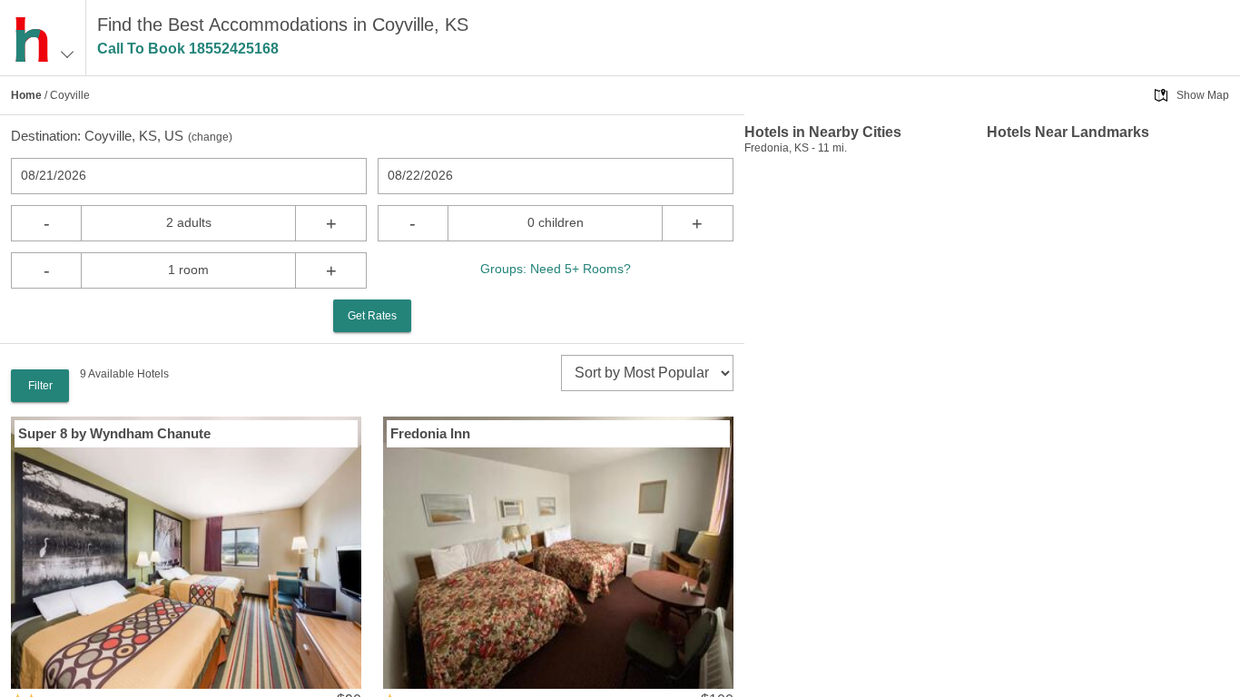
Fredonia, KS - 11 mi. (795, 148)
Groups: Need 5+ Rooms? (555, 268)
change (210, 137)
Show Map (1202, 95)
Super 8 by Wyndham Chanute (114, 433)
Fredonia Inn (430, 433)
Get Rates (372, 315)
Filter (40, 385)
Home (26, 95)
